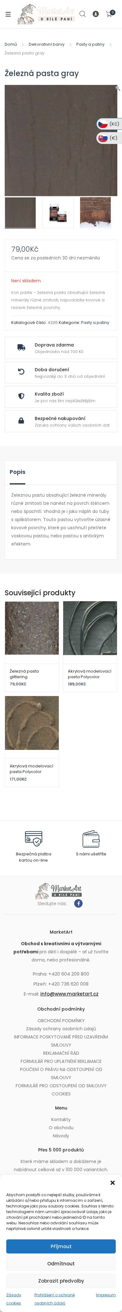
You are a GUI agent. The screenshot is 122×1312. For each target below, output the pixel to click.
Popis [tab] (17, 472)
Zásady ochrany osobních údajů (61, 1029)
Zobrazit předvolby (61, 1281)
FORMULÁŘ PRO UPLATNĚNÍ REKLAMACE (61, 1061)
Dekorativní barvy (46, 44)
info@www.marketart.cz (69, 994)
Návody (61, 1136)
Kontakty (61, 1119)
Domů (11, 44)
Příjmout (61, 1246)
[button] (112, 1183)
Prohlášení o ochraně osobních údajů (54, 1299)
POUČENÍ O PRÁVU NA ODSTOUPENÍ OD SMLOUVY (61, 1073)
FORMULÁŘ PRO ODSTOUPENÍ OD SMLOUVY (61, 1086)
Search (82, 14)
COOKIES (61, 1094)
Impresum (106, 1295)
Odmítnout (61, 1263)
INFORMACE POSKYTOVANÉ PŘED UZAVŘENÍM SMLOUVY (61, 1041)
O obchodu (61, 1128)
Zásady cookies (13, 1299)
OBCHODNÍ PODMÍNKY (61, 1020)
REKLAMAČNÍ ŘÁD (61, 1053)
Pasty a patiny (90, 44)
